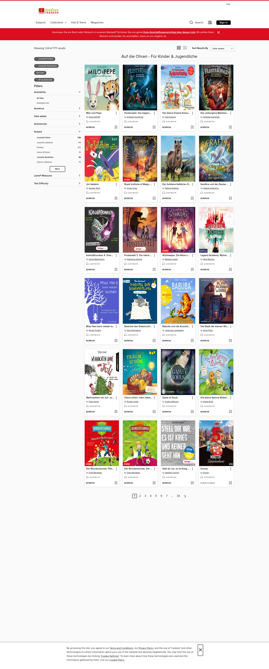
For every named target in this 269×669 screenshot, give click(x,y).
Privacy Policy (146, 648)
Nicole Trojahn (95, 330)
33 (178, 496)
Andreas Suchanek (135, 117)
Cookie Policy (116, 660)
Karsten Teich (94, 188)
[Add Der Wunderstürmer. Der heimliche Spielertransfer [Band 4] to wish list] (154, 483)
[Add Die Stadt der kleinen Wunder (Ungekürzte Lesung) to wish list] (230, 341)
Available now (43, 103)
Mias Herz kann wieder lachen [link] (100, 326)
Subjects (41, 22)
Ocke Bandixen (95, 473)
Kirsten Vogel (132, 401)
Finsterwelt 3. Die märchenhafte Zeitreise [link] (138, 255)
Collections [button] (57, 22)
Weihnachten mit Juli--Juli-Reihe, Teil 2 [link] (100, 397)
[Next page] (185, 496)
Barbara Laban (171, 259)
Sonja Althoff (94, 117)
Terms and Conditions (121, 648)
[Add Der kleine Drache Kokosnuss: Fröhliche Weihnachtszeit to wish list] (192, 127)
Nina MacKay (209, 259)
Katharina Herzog (134, 259)
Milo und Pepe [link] (93, 113)
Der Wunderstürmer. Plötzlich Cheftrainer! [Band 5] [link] (100, 468)
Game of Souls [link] (170, 397)
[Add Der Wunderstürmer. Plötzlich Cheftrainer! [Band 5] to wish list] (116, 483)
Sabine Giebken (172, 188)
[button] (195, 23)
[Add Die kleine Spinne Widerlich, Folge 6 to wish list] (230, 412)
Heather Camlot (172, 473)
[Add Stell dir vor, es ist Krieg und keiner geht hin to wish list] (192, 483)
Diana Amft (208, 401)
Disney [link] (204, 468)
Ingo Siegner (170, 117)
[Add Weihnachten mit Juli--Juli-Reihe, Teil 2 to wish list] (116, 412)
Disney (206, 473)
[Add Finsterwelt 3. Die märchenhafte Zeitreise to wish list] (154, 270)
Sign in (223, 22)
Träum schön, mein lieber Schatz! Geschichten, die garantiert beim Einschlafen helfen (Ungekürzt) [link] (138, 397)
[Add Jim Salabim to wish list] (116, 199)
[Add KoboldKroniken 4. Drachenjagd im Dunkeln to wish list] (116, 270)
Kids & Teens (78, 22)
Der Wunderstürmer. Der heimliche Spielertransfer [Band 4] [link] (138, 468)
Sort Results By (200, 48)
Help (228, 4)
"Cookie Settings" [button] (109, 656)
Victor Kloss (132, 188)
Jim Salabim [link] (92, 184)
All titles (40, 98)
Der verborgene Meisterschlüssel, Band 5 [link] (215, 113)
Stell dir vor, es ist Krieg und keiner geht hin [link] (176, 468)
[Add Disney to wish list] (230, 483)
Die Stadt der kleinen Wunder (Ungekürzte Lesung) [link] (215, 326)
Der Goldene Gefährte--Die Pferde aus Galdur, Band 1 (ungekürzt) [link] (176, 184)
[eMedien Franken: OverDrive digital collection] (48, 10)
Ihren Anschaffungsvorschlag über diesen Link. (169, 32)
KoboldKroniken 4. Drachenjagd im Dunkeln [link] (100, 255)
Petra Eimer (94, 401)
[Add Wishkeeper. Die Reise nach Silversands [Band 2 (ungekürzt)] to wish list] (192, 270)
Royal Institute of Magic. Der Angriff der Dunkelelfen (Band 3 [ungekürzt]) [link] (138, 184)
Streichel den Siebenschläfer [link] (138, 326)
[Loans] (210, 23)
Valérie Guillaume (211, 188)
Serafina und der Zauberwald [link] (215, 184)
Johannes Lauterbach (174, 330)
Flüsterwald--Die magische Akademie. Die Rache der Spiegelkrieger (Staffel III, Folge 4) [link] (138, 113)
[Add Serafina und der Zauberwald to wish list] (230, 199)
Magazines (97, 22)
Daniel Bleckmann (97, 259)
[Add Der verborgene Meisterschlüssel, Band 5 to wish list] (230, 127)
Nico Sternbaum (134, 330)
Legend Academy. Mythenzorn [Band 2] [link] (215, 255)
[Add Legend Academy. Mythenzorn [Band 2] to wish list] (230, 270)
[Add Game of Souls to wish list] (192, 412)
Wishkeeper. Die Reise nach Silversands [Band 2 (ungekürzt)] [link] (176, 255)
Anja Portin (208, 330)
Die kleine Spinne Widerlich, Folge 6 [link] (215, 397)
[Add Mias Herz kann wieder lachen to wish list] (116, 341)
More (57, 169)
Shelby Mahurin (172, 401)
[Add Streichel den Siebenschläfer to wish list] (154, 341)
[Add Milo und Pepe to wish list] (116, 127)
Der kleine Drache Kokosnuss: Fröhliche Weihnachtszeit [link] (176, 113)
